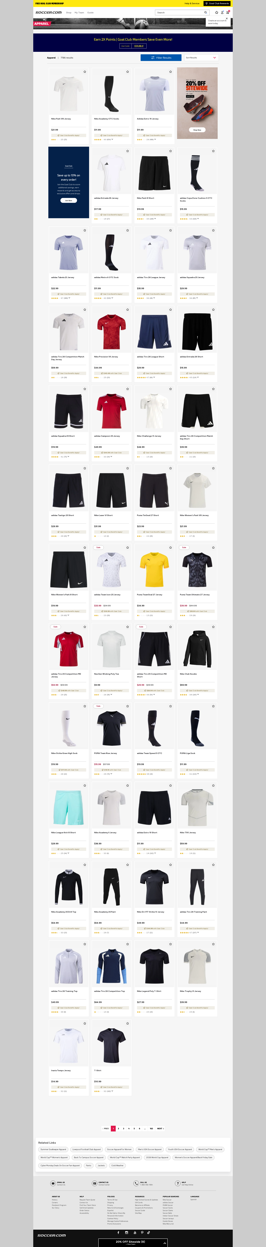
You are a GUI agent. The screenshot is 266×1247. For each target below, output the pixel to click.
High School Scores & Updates (146, 1200)
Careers (55, 1202)
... (145, 1128)
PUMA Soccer (168, 1205)
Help (82, 1196)
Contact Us (84, 1202)
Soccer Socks (168, 1208)
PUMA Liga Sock (187, 753)
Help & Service (192, 3)
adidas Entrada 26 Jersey (106, 198)
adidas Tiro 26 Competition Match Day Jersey (67, 358)
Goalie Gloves (168, 1221)
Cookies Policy (112, 1218)
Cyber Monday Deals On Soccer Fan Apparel (60, 1165)
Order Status (84, 1210)
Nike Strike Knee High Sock (64, 753)
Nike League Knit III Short (63, 832)
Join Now (68, 200)
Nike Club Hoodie (188, 674)
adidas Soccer (168, 1202)
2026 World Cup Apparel (157, 1157)
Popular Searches (171, 1196)
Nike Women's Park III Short (64, 594)
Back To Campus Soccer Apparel (88, 1157)
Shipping (110, 1202)
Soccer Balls (167, 1213)
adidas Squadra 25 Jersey (192, 277)
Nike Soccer (167, 1200)
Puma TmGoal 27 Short (148, 515)
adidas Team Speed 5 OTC (149, 753)
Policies (111, 1196)
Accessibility (84, 1213)
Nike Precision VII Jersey (106, 357)
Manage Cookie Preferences (117, 1221)
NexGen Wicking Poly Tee (106, 674)
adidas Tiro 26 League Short (150, 357)
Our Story (55, 1208)
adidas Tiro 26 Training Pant (193, 912)
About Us (56, 1196)
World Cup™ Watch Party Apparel (125, 1157)
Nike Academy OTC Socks (106, 119)
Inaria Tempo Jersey (61, 1070)
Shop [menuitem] (68, 12)
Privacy (110, 1205)
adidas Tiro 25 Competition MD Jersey (66, 675)
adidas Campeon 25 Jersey (107, 436)
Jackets (101, 1165)
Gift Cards (139, 1202)
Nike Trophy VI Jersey (190, 991)
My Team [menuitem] (79, 12)
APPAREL (41, 23)
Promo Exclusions (114, 1224)
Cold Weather (117, 1165)
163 (151, 1128)
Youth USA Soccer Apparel (180, 1149)
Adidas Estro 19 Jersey (147, 119)
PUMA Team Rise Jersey (105, 753)
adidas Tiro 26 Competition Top (109, 991)
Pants (88, 1165)
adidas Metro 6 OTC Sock (106, 277)
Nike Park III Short (145, 198)
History (54, 1200)
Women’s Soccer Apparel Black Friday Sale (193, 1157)
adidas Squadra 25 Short (63, 436)
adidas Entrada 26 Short (191, 357)
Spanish (193, 1199)
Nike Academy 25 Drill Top (63, 912)
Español (110, 1210)
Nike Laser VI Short (103, 515)
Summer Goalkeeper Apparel (53, 1149)
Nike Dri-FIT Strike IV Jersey (150, 912)
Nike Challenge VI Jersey (149, 436)
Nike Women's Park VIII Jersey (194, 515)
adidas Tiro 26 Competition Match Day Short (196, 437)
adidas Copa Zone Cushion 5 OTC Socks (196, 199)
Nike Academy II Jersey (105, 832)
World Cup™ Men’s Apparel (210, 1149)
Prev (107, 1128)
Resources (139, 1196)
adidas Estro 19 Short (147, 832)
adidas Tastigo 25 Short (62, 515)
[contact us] (51, 1237)
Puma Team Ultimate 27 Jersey (195, 594)
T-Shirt (97, 1070)
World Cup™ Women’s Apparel (54, 1157)
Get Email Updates (87, 1208)
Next (161, 1128)
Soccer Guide (140, 1210)
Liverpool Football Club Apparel (87, 1149)
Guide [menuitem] (90, 12)
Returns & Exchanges (115, 1208)
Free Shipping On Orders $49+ (50, 4)
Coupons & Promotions (144, 1208)
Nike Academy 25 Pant (105, 912)
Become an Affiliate (142, 1205)
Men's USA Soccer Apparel (149, 1149)
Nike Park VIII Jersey (61, 119)
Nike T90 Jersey (188, 832)
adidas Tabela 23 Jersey (62, 277)
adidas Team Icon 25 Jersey (107, 594)
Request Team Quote (87, 1200)
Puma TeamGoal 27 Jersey (149, 594)
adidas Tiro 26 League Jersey (151, 277)
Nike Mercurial (168, 1224)
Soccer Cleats (168, 1210)
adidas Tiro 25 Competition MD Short (152, 675)
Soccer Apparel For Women (119, 1149)
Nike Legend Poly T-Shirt (149, 991)
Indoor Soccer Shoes (170, 1216)
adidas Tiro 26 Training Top (64, 991)
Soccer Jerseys (168, 1218)
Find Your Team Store (88, 1205)
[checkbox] (84, 71)
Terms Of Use (112, 1200)
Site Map (138, 1213)
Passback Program (59, 1205)
